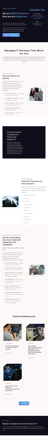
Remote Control (37, 18)
